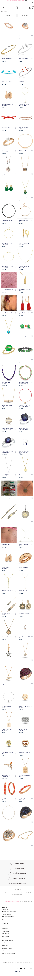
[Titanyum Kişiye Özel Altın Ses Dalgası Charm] (9, 419)
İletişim (4, 951)
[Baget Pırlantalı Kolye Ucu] (25, 743)
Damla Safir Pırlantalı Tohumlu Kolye (6, 475)
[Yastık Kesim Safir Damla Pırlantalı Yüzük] (9, 442)
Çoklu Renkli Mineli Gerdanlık (6, 383)
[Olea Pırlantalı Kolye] (25, 187)
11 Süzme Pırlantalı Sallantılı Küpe (6, 776)
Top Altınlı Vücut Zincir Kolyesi (23, 545)
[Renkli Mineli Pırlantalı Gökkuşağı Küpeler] (9, 789)
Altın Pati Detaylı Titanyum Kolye (24, 498)
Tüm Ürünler (5, 933)
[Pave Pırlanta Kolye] (25, 581)
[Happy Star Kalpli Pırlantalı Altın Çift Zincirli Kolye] (9, 164)
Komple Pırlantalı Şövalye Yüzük (7, 846)
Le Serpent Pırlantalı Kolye (7, 590)
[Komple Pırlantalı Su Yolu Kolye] (9, 812)
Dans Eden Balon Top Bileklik (23, 128)
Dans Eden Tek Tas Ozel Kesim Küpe (24, 244)
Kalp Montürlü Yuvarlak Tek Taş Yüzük (7, 151)
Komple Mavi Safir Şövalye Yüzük (23, 822)
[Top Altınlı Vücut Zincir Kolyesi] (25, 535)
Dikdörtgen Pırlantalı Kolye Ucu (23, 730)
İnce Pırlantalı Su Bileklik (24, 845)
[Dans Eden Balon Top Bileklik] (25, 118)
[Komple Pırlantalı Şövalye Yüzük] (9, 835)
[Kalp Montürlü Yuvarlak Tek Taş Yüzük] (9, 141)
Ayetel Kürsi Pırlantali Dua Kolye (24, 776)
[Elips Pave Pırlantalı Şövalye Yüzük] (25, 25)
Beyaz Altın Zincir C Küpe (7, 312)
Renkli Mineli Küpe (22, 336)
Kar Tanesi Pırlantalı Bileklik (6, 707)
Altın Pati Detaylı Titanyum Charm (24, 522)
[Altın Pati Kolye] (25, 465)
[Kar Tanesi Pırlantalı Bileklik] (9, 697)
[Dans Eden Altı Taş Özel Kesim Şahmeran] (25, 95)
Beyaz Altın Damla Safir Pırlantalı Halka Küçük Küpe (24, 452)
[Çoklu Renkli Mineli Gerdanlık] (9, 373)
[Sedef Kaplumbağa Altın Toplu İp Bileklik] (9, 488)
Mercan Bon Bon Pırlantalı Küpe (24, 313)
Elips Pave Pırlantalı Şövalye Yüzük (23, 36)
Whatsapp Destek (7, 948)
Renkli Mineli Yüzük (6, 359)
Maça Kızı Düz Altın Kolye (7, 636)
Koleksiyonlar (5, 936)
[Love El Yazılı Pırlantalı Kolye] (9, 673)
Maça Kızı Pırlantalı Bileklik (6, 614)
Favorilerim (5, 928)
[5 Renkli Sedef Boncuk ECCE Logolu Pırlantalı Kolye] (25, 373)
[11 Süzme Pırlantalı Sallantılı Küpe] (9, 766)
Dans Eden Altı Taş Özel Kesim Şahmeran (24, 105)
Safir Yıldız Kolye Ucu (6, 660)
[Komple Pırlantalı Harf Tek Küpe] (25, 627)
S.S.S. (3, 919)
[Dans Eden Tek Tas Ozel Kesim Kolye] (25, 257)
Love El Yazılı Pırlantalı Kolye (7, 684)
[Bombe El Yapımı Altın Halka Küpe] (9, 558)
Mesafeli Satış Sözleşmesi (9, 912)
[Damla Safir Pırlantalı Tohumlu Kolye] (9, 465)
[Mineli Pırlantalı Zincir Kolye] (25, 211)
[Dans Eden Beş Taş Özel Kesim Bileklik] (9, 234)
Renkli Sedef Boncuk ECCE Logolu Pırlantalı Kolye (24, 406)
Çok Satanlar (5, 931)
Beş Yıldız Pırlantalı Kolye (7, 289)
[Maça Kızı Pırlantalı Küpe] (25, 604)
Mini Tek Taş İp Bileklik (7, 81)
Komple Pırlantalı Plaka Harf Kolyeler (7, 730)
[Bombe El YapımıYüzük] (25, 558)
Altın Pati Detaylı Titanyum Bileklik (7, 522)
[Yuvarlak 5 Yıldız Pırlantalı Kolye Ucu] (25, 697)
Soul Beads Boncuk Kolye (7, 220)
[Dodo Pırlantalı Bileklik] (25, 49)
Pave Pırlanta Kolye (23, 590)
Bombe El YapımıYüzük (23, 567)
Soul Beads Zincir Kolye (24, 174)
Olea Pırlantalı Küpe (6, 197)
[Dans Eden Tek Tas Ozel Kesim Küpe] (25, 234)
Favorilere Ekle (15, 35)
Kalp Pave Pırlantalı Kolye (24, 660)
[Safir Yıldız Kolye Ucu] (9, 650)
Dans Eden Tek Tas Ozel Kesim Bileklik (7, 267)
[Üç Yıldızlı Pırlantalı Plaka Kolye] (25, 280)
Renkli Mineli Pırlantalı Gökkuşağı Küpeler (7, 799)
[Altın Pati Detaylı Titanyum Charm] (25, 511)
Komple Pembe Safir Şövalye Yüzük (23, 684)
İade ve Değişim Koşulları (8, 953)
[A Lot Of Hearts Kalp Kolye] (25, 141)
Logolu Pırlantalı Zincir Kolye (7, 406)
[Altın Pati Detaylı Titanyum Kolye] (25, 488)
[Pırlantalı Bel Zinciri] (9, 535)
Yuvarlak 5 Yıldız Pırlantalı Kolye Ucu (24, 707)
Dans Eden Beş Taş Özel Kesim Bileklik (7, 244)
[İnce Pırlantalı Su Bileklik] (25, 835)
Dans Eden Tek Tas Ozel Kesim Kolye (24, 267)
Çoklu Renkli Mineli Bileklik (24, 359)
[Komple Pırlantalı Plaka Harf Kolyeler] (9, 720)
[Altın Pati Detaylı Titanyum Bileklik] (9, 511)
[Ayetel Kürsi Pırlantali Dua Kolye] (25, 766)
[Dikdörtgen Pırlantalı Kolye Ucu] (25, 720)
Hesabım (4, 943)
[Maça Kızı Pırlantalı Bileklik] (9, 604)
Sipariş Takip (5, 945)
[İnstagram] (17, 968)
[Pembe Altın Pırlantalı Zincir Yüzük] (9, 25)
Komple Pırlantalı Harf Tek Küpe (24, 637)
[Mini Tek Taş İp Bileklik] (9, 72)
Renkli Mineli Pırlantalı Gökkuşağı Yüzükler (23, 799)
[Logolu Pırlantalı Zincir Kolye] (9, 396)
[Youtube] (27, 968)
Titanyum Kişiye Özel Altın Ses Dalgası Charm (7, 429)
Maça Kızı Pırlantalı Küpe (24, 613)
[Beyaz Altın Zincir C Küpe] (9, 303)
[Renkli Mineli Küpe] (25, 326)
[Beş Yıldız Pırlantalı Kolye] (9, 280)
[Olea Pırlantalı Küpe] (9, 187)
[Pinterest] (24, 968)
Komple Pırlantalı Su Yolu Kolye (7, 822)
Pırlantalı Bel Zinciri (6, 544)
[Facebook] (20, 968)
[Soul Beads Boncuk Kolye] (9, 211)
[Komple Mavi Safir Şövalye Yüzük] (25, 812)
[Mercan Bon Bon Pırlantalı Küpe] (25, 303)
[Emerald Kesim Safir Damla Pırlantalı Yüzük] (25, 419)
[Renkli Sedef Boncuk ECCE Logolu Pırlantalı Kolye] (25, 396)
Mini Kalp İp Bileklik (6, 127)
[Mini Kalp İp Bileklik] (9, 118)
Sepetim (4, 926)
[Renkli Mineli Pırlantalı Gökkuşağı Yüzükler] (25, 789)
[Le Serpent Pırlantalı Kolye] (9, 581)
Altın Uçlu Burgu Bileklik (7, 58)
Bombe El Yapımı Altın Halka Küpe (6, 568)
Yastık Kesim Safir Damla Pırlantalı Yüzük (7, 452)
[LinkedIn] (30, 968)
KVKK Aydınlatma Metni (8, 917)
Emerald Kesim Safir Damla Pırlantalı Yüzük (23, 429)
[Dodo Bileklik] (25, 72)
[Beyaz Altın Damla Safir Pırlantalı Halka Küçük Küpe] (25, 442)
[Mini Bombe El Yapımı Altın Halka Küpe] (9, 95)
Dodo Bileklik (21, 81)
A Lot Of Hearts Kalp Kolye (24, 150)
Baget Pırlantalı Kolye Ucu (24, 752)
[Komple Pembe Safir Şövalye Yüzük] (25, 673)
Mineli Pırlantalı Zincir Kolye (23, 221)
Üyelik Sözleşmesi (6, 914)
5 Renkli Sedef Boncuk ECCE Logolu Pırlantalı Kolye (23, 383)
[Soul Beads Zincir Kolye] (25, 164)
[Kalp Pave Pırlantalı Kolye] (25, 650)
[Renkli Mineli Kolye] (9, 326)
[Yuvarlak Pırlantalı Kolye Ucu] (9, 743)
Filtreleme (26, 15)
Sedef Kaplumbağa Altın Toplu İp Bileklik (7, 498)
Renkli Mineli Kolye (6, 336)
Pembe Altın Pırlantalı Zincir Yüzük (6, 36)
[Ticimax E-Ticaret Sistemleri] (17, 971)
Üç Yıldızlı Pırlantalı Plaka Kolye (24, 290)
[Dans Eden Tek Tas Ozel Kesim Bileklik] (9, 257)
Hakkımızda (5, 909)
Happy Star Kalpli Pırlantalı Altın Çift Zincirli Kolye (7, 174)
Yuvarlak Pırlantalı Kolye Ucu (7, 753)
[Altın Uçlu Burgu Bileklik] (9, 49)
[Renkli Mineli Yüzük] (9, 349)
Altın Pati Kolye (22, 474)
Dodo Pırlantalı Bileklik (23, 58)
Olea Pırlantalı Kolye (23, 197)
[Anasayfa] (2, 11)
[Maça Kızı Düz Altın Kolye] (9, 627)
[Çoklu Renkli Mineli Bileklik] (25, 349)
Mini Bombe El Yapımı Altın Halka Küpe (7, 105)
